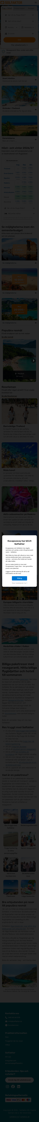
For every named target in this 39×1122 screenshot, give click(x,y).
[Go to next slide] (33, 360)
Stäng (19, 578)
